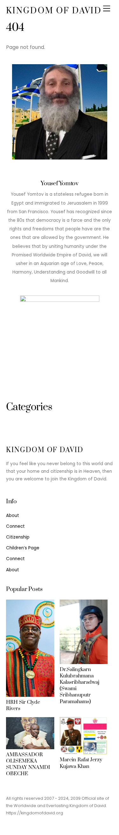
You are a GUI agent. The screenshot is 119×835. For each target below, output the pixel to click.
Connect (15, 526)
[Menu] (106, 9)
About (12, 516)
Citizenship (18, 537)
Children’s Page (22, 548)
